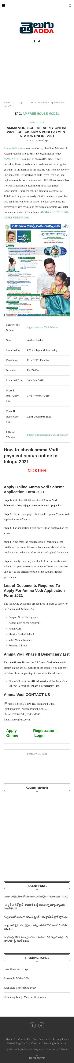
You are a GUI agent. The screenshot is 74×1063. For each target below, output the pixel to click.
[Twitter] (39, 41)
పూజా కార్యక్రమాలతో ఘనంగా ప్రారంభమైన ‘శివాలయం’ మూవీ (36, 896)
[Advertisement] (37, 73)
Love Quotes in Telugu (16, 969)
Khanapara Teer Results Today (20, 987)
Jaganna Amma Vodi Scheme (42, 327)
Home (7, 102)
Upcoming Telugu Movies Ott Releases (25, 997)
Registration (44, 730)
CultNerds (63, 1049)
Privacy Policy (61, 1039)
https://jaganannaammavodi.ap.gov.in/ (47, 434)
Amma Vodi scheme (14, 148)
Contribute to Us (41, 1039)
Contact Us (24, 1039)
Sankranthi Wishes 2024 (17, 978)
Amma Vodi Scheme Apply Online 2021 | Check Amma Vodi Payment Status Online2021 (37, 132)
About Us (10, 1039)
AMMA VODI (12, 159)
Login (39, 735)
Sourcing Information (55, 1043)
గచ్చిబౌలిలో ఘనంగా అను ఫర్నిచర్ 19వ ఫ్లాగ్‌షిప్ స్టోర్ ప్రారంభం (36, 917)
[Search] (70, 5)
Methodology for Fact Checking (24, 1043)
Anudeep (43, 140)
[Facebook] (34, 41)
